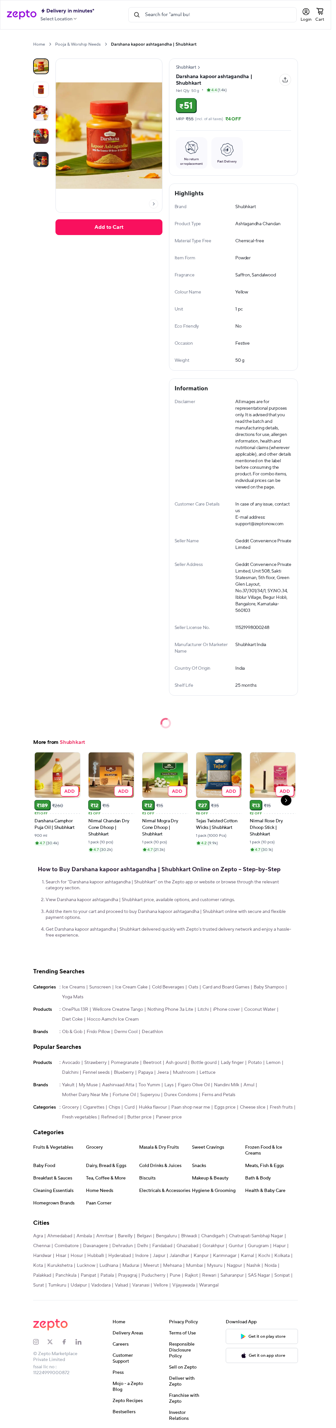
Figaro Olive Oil (194, 1085)
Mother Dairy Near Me (85, 1095)
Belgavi (144, 1236)
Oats (193, 987)
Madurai (130, 1265)
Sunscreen (100, 987)
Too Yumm (149, 1085)
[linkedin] (82, 1342)
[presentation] (50, 44)
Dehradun (122, 1246)
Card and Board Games (225, 987)
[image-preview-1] (41, 89)
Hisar (61, 1256)
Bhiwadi (189, 1236)
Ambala (84, 1236)
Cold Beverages (168, 987)
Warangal (209, 1285)
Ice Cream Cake (131, 987)
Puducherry (153, 1275)
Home (39, 44)
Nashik (253, 1265)
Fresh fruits (281, 1107)
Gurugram (258, 1246)
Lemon (273, 1063)
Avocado (71, 1063)
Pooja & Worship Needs (78, 44)
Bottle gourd (204, 1063)
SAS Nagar (259, 1275)
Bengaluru (166, 1236)
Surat (38, 1285)
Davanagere (95, 1246)
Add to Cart (108, 227)
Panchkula (65, 1275)
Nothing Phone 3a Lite (170, 1009)
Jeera (163, 1072)
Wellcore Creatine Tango (118, 1009)
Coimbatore (66, 1246)
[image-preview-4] (41, 159)
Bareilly (125, 1236)
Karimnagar (225, 1256)
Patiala (107, 1275)
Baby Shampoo (269, 987)
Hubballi (95, 1256)
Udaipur (79, 1285)
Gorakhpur (213, 1246)
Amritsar (105, 1236)
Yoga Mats (72, 997)
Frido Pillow (98, 1032)
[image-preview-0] (41, 66)
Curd (129, 1107)
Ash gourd (176, 1063)
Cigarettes (93, 1107)
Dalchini (70, 1072)
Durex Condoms (181, 1095)
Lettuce (208, 1072)
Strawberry (95, 1063)
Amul (248, 1085)
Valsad (121, 1285)
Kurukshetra (60, 1265)
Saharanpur (232, 1275)
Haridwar (42, 1256)
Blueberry (124, 1072)
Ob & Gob (72, 1032)
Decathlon (152, 1032)
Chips (114, 1107)
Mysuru (214, 1265)
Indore (142, 1256)
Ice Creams (73, 987)
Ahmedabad (59, 1236)
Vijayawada (183, 1285)
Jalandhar (179, 1256)
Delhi (142, 1246)
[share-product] (285, 80)
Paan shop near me (190, 1107)
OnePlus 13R (75, 1009)
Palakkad (42, 1275)
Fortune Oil (124, 1095)
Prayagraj (127, 1275)
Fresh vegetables (79, 1117)
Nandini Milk (226, 1085)
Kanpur (201, 1256)
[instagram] (40, 1342)
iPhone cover (226, 1009)
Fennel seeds (96, 1072)
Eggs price (225, 1107)
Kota (38, 1265)
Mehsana (172, 1265)
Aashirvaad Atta (118, 1085)
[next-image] (153, 203)
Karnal (247, 1256)
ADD (69, 791)
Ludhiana (108, 1265)
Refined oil (112, 1117)
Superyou (150, 1095)
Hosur (77, 1256)
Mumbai (194, 1265)
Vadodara (101, 1285)
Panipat (88, 1275)
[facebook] (68, 1342)
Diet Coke (72, 1019)
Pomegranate (125, 1063)
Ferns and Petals (218, 1095)
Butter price (139, 1117)
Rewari (209, 1275)
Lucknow (86, 1265)
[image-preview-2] (41, 113)
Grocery (70, 1107)
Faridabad (162, 1246)
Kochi (264, 1256)
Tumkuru (57, 1285)
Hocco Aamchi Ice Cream (113, 1019)
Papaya (145, 1072)
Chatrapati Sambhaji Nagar (256, 1236)
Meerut (151, 1265)
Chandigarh (213, 1236)
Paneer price (169, 1117)
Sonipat (282, 1275)
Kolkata (282, 1256)
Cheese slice (252, 1107)
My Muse (88, 1085)
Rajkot (191, 1275)
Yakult (68, 1085)
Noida (270, 1265)
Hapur (279, 1246)
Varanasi (140, 1285)
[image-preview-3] (41, 136)
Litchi (203, 1009)
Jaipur (159, 1256)
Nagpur (234, 1265)
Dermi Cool (125, 1032)
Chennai (41, 1246)
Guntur (236, 1246)
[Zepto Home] (21, 15)
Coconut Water (260, 1009)
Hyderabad (119, 1256)
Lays (169, 1085)
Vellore (161, 1285)
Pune (175, 1275)
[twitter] (54, 1342)
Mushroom (184, 1072)
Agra (38, 1236)
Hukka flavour (153, 1107)
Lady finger (232, 1063)
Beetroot (152, 1063)
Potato (255, 1063)
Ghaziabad (187, 1246)
